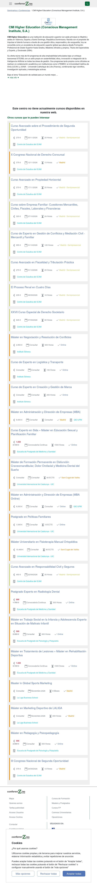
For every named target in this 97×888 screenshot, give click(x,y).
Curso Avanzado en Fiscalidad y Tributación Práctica (42, 262)
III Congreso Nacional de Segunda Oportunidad (39, 761)
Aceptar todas (74, 873)
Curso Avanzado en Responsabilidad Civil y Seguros (42, 566)
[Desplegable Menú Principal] (10, 3)
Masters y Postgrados (61, 803)
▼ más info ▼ (13, 77)
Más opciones (23, 873)
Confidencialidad (16, 828)
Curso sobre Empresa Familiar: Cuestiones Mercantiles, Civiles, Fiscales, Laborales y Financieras (44, 206)
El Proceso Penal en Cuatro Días (31, 287)
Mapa (11, 798)
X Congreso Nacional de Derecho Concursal (38, 154)
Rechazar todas (48, 873)
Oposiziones (57, 817)
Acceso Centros (16, 817)
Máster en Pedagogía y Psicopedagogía (35, 733)
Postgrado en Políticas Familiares (31, 516)
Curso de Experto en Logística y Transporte (37, 362)
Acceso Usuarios (16, 812)
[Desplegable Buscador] (87, 4)
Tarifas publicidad (16, 807)
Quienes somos (15, 803)
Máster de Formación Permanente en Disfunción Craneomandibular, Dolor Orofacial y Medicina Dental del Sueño (45, 465)
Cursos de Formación (61, 798)
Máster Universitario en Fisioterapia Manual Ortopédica (44, 541)
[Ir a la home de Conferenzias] (23, 3)
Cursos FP (56, 807)
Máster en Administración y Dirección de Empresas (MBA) (46, 412)
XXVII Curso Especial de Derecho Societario (37, 312)
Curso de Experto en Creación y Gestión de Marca (41, 387)
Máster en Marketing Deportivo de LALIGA (36, 708)
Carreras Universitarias (61, 812)
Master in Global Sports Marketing (31, 683)
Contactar (13, 824)
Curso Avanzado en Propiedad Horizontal (36, 179)
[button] (48, 77)
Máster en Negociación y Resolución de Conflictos (41, 337)
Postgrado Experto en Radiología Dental (35, 591)
